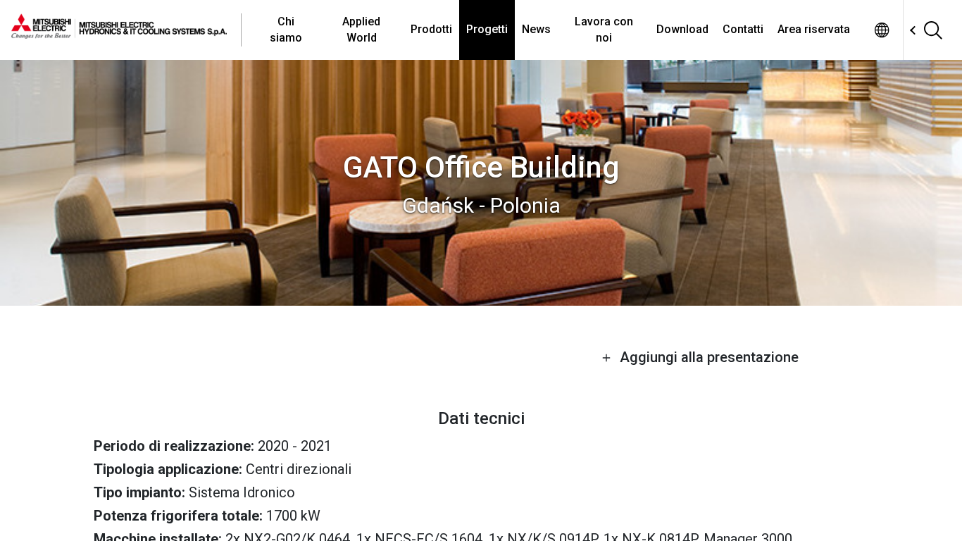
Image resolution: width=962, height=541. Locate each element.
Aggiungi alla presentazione (707, 357)
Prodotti (431, 29)
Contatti (743, 29)
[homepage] (126, 29)
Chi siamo (286, 29)
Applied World (361, 29)
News (536, 29)
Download (682, 29)
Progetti (487, 29)
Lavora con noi (604, 29)
